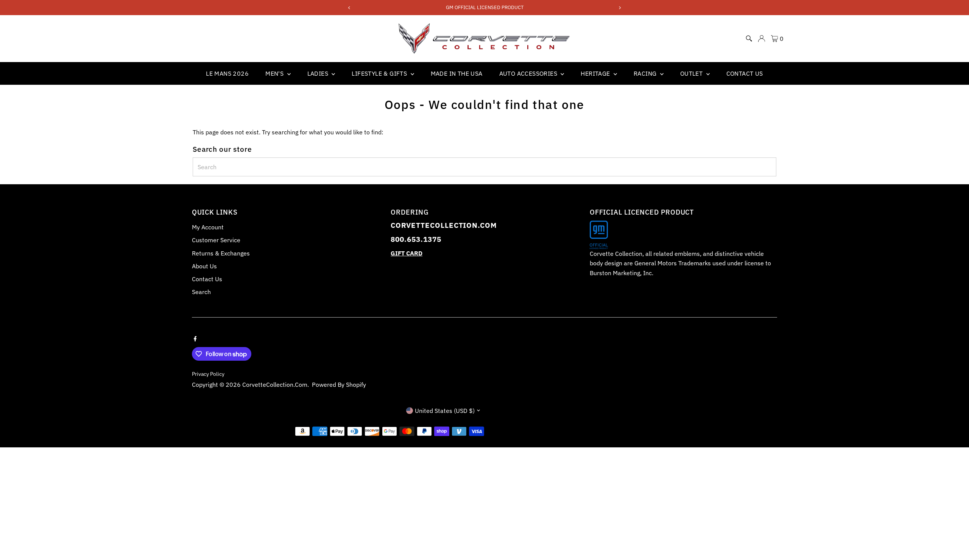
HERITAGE (596, 73)
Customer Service (216, 240)
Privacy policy (208, 374)
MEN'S (275, 73)
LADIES (318, 73)
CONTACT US (744, 73)
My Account (208, 227)
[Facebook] (195, 338)
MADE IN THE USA (457, 73)
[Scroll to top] (953, 524)
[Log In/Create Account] (761, 38)
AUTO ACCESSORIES (529, 73)
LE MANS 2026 (227, 73)
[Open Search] (749, 38)
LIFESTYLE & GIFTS (380, 73)
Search (201, 292)
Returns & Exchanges (221, 253)
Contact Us (207, 279)
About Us (204, 266)
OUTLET (692, 73)
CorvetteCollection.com (274, 384)
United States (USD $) (445, 410)
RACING (646, 73)
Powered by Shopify (339, 384)
